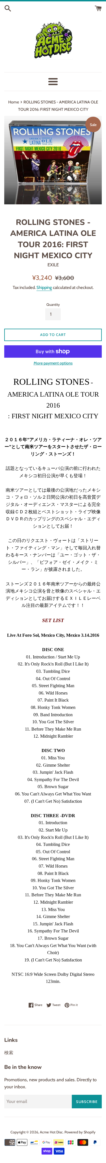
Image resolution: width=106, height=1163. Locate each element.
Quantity (53, 304)
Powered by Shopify (80, 1132)
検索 (8, 1052)
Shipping (44, 287)
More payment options (53, 363)
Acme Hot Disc (51, 1132)
